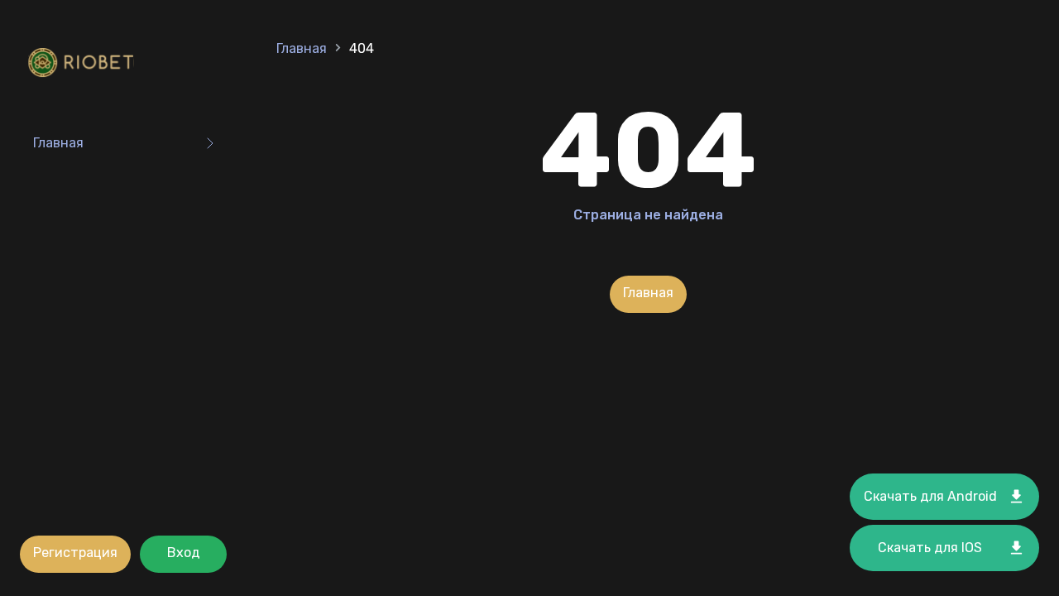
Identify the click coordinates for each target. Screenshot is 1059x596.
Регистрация (75, 552)
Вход (183, 552)
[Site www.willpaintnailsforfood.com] (84, 64)
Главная (58, 143)
